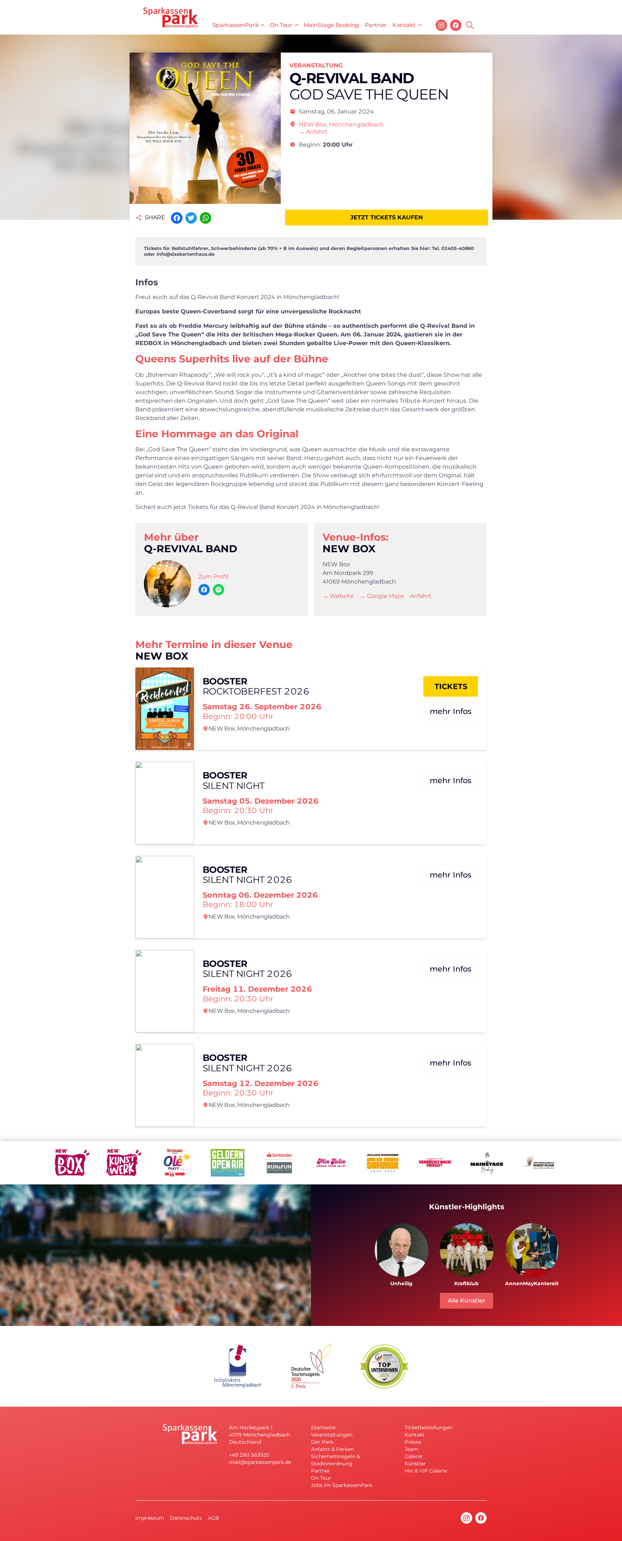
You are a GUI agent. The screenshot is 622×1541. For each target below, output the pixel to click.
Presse (413, 1442)
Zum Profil (213, 576)
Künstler (415, 1463)
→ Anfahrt (313, 131)
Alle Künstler (466, 1300)
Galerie (413, 1456)
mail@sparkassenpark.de (260, 1462)
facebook (455, 25)
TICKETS (450, 686)
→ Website (338, 596)
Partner (376, 25)
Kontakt (403, 25)
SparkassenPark (235, 25)
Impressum (149, 1518)
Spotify (218, 589)
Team (411, 1449)
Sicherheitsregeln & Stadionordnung (335, 1460)
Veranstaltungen (331, 1434)
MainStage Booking (331, 25)
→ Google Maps (382, 596)
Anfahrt (421, 596)
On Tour (281, 25)
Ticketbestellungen (428, 1427)
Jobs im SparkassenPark (341, 1485)
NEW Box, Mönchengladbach (341, 124)
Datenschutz (186, 1518)
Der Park (322, 1442)
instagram (441, 25)
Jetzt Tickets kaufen (386, 217)
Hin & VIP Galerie (426, 1471)
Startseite (323, 1427)
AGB (213, 1518)
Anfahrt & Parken (332, 1449)
